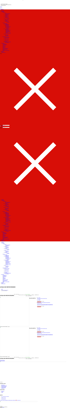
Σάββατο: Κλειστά (3, 397)
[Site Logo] (2, 9)
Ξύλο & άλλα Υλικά (8, 220)
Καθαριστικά (7, 30)
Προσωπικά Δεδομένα (4, 385)
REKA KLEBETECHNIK (6, 50)
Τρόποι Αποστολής (3, 387)
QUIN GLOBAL (6, 28)
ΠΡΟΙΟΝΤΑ (2, 11)
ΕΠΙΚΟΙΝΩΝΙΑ (3, 52)
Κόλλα (41, 298)
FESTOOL (5, 41)
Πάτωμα (7, 32)
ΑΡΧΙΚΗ (2, 199)
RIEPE (5, 207)
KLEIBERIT (4, 233)
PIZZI (5, 38)
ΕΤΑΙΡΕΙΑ (2, 239)
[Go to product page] (45, 297)
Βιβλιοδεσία (7, 25)
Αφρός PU (7, 34)
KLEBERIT (5, 23)
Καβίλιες (8, 18)
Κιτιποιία (8, 216)
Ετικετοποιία (7, 214)
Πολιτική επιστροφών (4, 386)
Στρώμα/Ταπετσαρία (8, 26)
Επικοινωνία (2, 388)
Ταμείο (3, 407)
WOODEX (5, 209)
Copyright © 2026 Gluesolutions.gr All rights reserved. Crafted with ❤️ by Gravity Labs (10, 400)
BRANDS (2, 43)
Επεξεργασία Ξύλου (8, 218)
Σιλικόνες (7, 224)
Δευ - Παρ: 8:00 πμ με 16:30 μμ (5, 396)
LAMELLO (5, 203)
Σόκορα (5, 201)
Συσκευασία (7, 27)
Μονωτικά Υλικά (8, 31)
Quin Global (38, 298)
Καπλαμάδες (7, 14)
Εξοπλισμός (7, 16)
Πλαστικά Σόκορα (8, 13)
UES (5, 228)
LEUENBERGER (6, 24)
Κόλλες (4, 211)
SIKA (3, 49)
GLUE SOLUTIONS (5, 48)
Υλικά (3, 12)
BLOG (2, 51)
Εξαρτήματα (7, 29)
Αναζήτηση (1, 125)
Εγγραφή (1, 6)
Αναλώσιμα (7, 15)
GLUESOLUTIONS (6, 37)
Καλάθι (1, 407)
